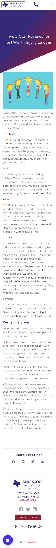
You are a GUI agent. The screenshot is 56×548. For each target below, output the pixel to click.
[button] (50, 5)
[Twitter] (28, 509)
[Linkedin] (35, 509)
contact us (40, 428)
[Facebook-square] (21, 509)
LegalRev (31, 542)
